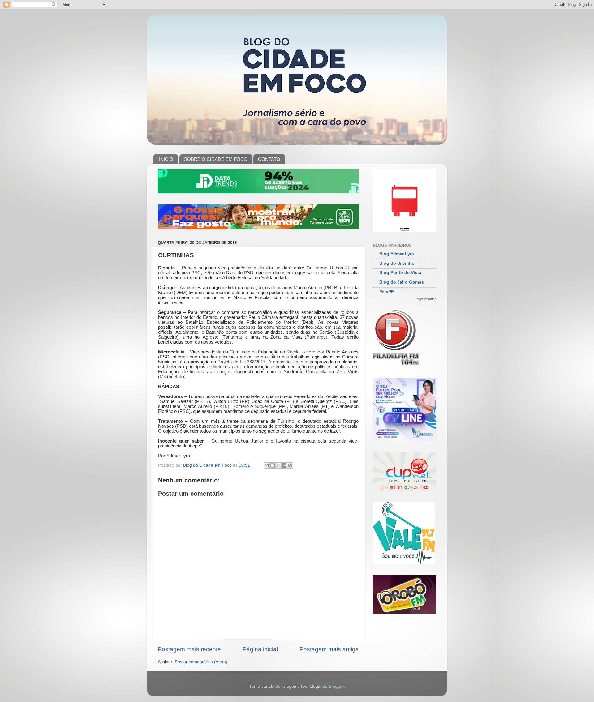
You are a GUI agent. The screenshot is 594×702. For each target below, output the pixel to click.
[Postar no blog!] (272, 465)
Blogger (336, 686)
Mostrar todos (426, 299)
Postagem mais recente (189, 649)
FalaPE (386, 291)
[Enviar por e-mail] (267, 465)
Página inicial (260, 649)
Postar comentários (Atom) (201, 662)
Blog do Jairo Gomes (401, 282)
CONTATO (269, 159)
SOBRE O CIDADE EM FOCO (216, 159)
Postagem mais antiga (329, 649)
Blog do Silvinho (397, 263)
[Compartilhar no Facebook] (284, 465)
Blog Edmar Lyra (396, 253)
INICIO (166, 159)
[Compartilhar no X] (278, 465)
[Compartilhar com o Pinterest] (290, 465)
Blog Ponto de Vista (400, 272)
